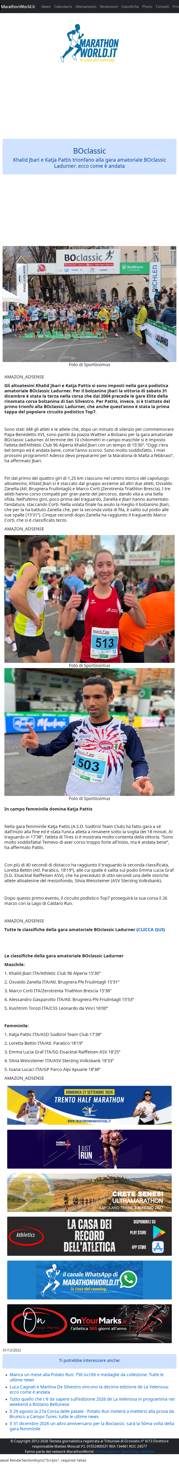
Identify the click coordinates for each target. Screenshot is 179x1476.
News (46, 6)
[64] (89, 1236)
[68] (89, 1324)
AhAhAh (147, 1451)
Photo (147, 6)
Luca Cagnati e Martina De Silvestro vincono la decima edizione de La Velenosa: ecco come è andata (89, 1389)
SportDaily (129, 1451)
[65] (89, 1280)
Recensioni (109, 6)
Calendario (63, 6)
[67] (89, 1192)
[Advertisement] (89, 103)
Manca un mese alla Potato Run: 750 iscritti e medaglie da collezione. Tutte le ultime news (87, 1377)
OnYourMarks (106, 1451)
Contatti (162, 6)
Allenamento (86, 6)
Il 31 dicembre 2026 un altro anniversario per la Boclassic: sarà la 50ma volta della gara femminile (92, 1426)
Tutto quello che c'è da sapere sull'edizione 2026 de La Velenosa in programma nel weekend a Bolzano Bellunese (92, 1401)
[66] (89, 1105)
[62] (89, 1149)
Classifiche (130, 6)
